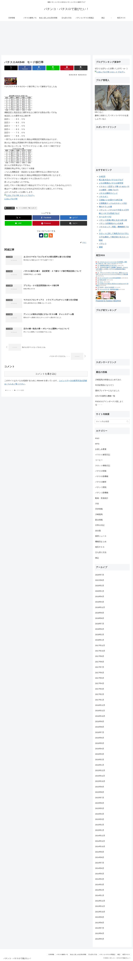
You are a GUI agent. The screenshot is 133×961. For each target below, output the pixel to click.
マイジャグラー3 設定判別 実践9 (109, 289)
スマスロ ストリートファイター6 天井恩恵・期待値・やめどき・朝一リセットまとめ (111, 262)
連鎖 (101, 247)
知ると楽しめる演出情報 (78, 954)
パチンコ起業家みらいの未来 (111, 223)
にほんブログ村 (10, 199)
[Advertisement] (66, 37)
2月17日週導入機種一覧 (105, 396)
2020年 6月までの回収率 (106, 287)
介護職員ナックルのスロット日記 (113, 203)
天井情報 (51, 954)
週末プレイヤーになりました (107, 390)
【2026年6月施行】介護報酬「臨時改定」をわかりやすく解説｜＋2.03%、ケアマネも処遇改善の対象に (112, 268)
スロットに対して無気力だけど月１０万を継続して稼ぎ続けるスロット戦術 (114, 236)
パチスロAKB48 (22, 208)
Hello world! (102, 280)
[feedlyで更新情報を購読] (46, 235)
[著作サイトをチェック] (41, 235)
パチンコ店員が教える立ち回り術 (113, 220)
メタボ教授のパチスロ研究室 (111, 183)
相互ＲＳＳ (126, 954)
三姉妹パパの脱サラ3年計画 (110, 200)
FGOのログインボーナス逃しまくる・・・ (109, 403)
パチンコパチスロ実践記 (107, 954)
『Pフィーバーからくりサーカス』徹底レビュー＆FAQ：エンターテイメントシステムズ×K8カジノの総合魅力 (112, 274)
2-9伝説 (102, 176)
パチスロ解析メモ (62, 954)
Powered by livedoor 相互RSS (108, 301)
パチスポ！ (103, 197)
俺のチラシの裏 (105, 207)
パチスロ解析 (10, 208)
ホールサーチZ (105, 217)
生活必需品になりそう (104, 385)
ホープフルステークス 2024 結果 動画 (110, 278)
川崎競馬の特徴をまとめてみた (108, 265)
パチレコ (102, 244)
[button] (80, 68)
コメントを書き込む (46, 374)
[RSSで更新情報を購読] (51, 235)
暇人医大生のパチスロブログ (111, 180)
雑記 (118, 954)
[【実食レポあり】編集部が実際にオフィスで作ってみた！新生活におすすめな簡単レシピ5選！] (106, 295)
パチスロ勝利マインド (108, 193)
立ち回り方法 (92, 954)
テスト (101, 282)
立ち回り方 (33, 208)
